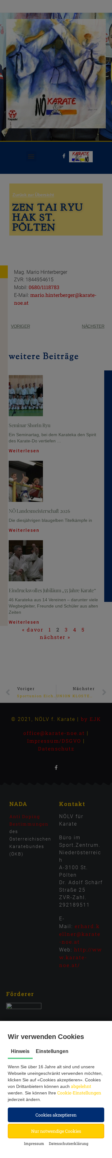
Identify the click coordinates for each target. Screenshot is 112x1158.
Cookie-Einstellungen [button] (79, 1093)
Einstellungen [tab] (52, 1051)
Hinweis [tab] (20, 1051)
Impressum (34, 1143)
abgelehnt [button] (81, 1086)
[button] (56, 1115)
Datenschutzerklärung (68, 1143)
